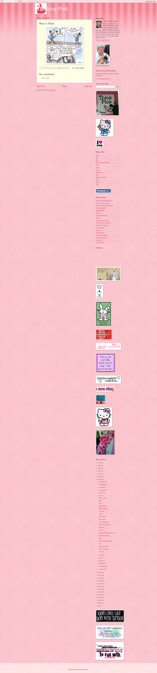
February (101, 566)
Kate (97, 157)
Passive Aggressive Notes (102, 220)
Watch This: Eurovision (105, 525)
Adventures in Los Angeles (102, 203)
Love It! (101, 530)
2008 (99, 603)
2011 (99, 595)
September (102, 490)
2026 (99, 463)
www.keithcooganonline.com (103, 79)
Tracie (97, 185)
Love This (101, 511)
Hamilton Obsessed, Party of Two (107, 533)
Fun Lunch (101, 551)
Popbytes (98, 218)
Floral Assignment (103, 549)
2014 (99, 586)
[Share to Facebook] (81, 68)
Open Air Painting (103, 508)
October (101, 487)
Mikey (97, 175)
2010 (99, 597)
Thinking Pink (52, 8)
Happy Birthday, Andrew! (105, 541)
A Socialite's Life (100, 242)
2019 (99, 572)
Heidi (97, 155)
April (100, 561)
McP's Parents (99, 172)
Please (100, 503)
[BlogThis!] (78, 68)
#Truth (100, 514)
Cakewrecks (99, 240)
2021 (99, 476)
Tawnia (97, 182)
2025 (99, 465)
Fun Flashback (102, 517)
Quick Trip (101, 527)
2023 (99, 471)
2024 (99, 468)
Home (65, 86)
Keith (97, 160)
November (102, 484)
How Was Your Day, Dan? (102, 225)
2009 (99, 600)
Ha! (100, 543)
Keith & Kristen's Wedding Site (104, 201)
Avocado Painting (103, 522)
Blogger (86, 669)
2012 (99, 592)
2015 (99, 583)
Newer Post (41, 86)
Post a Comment (45, 78)
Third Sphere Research (101, 215)
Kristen (97, 165)
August (101, 493)
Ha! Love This (102, 498)
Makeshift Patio (103, 506)
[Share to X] (79, 68)
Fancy (100, 500)
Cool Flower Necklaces (101, 235)
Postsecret (98, 213)
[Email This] (76, 68)
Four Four (98, 230)
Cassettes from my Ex (101, 238)
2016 (99, 581)
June (100, 555)
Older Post (88, 86)
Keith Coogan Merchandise (102, 162)
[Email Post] (73, 68)
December (102, 482)
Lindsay (98, 167)
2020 (99, 479)
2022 (99, 474)
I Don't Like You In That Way (103, 223)
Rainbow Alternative (101, 177)
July (100, 495)
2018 (99, 575)
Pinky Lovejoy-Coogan (111, 21)
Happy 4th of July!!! (104, 546)
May (100, 558)
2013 (99, 589)
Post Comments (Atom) (50, 90)
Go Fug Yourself (100, 228)
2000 (99, 606)
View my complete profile (102, 40)
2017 (99, 578)
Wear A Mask (102, 519)
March (101, 563)
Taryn (97, 180)
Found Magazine (100, 233)
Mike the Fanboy (100, 210)
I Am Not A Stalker (101, 208)
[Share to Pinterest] (83, 68)
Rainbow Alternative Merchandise (104, 205)
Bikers (100, 538)
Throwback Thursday (104, 535)
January (101, 569)
